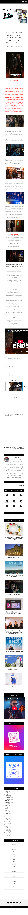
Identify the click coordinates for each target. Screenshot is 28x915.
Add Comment (18, 46)
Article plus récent (10, 447)
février (7, 813)
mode (14, 876)
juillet (6, 805)
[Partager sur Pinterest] (9, 366)
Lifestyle (13, 375)
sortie (14, 883)
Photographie (14, 849)
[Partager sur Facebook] (12, 366)
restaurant (14, 881)
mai (6, 808)
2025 (7, 792)
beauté (14, 856)
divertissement (20, 373)
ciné (9, 373)
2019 (7, 821)
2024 (7, 794)
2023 (7, 796)
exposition (14, 864)
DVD (8, 375)
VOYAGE (14, 851)
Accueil (20, 447)
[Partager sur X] (6, 366)
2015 (7, 827)
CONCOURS (14, 844)
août (6, 804)
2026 (7, 791)
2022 (7, 816)
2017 (7, 824)
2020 (7, 819)
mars (6, 812)
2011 (7, 834)
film (10, 375)
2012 (7, 832)
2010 (7, 835)
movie (19, 375)
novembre (8, 799)
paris (14, 879)
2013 (7, 831)
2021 (7, 818)
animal (14, 854)
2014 (7, 829)
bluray (6, 373)
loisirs (16, 375)
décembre (8, 797)
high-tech (14, 869)
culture (15, 373)
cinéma (11, 373)
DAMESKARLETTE (17, 457)
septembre (8, 802)
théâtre (14, 886)
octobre (7, 800)
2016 (7, 826)
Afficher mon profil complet (14, 477)
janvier (7, 815)
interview (14, 871)
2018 (7, 823)
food (14, 866)
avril (6, 810)
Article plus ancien (18, 449)
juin (6, 807)
